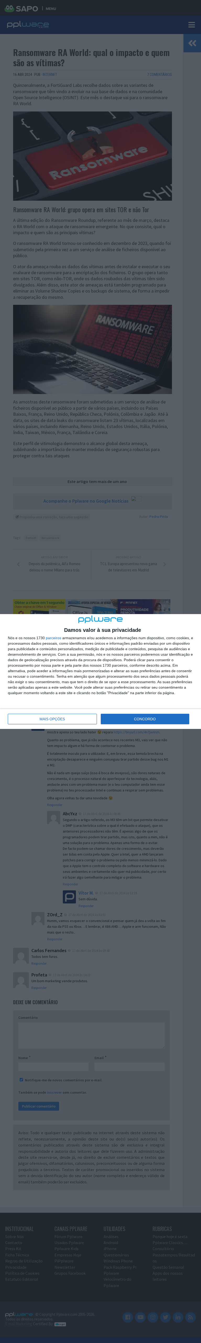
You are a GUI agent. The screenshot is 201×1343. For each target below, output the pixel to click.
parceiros (53, 638)
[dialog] (100, 671)
